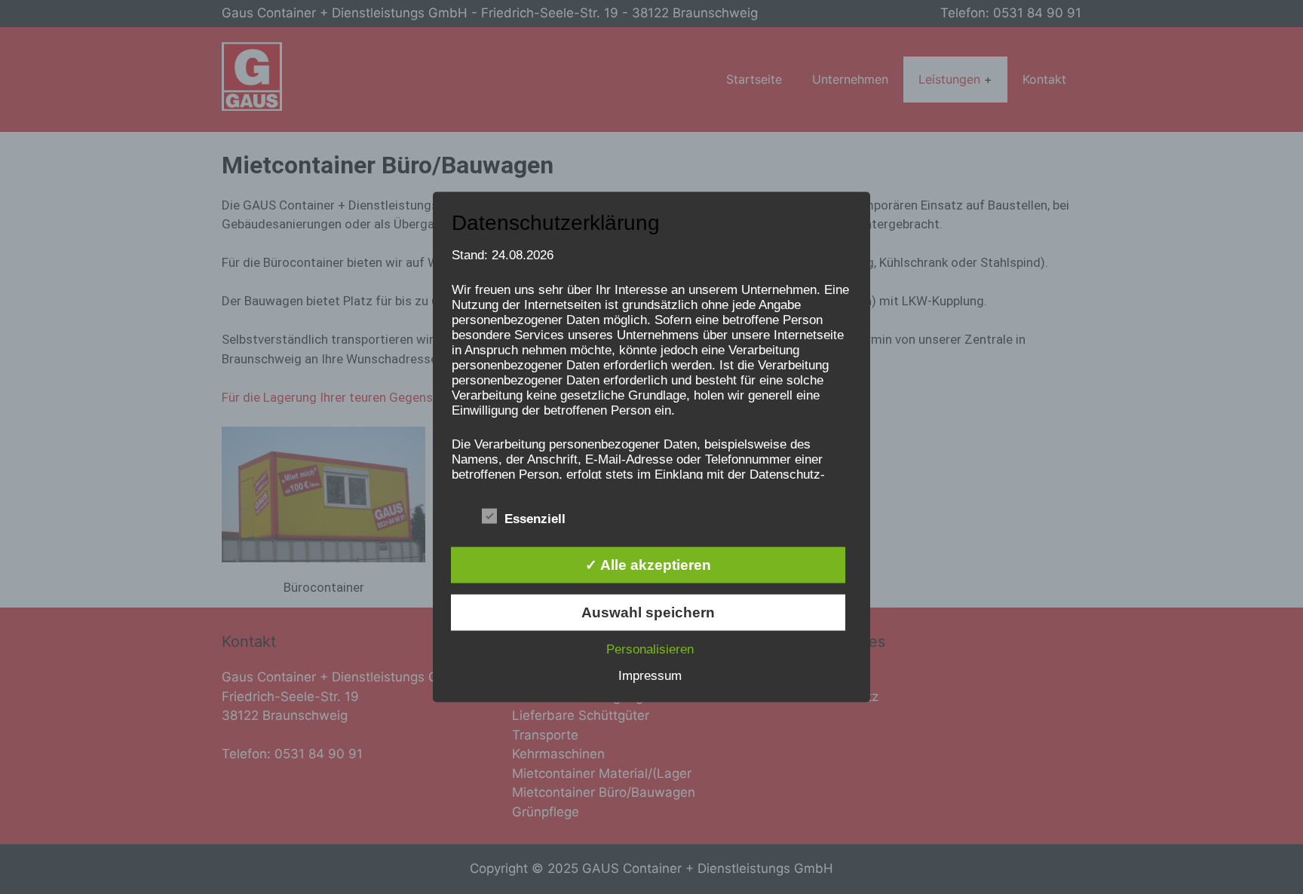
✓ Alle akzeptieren (648, 564)
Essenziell (535, 518)
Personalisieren (650, 648)
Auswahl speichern (648, 612)
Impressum (650, 675)
